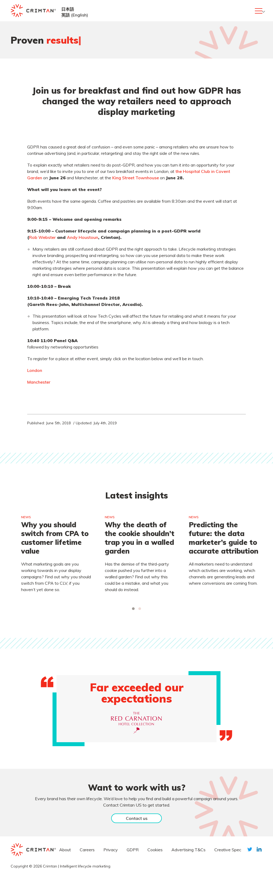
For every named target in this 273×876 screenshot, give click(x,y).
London (34, 370)
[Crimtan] (33, 10)
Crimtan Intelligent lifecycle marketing (76, 866)
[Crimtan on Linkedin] (259, 849)
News (21, 517)
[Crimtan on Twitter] (250, 849)
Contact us (136, 818)
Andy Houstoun (82, 237)
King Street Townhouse (135, 177)
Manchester (38, 382)
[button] (133, 608)
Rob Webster (42, 237)
